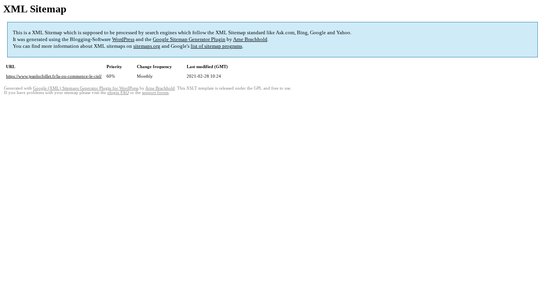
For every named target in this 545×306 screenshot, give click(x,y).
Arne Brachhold (250, 39)
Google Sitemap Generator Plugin (189, 39)
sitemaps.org (146, 46)
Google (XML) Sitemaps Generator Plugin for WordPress (85, 88)
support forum (155, 92)
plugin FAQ (118, 92)
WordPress (123, 39)
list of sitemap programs (216, 46)
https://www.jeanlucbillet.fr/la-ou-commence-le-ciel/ (54, 76)
